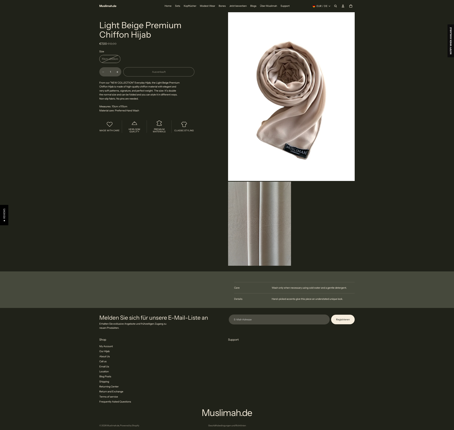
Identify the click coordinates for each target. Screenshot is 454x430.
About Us (104, 356)
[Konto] (343, 6)
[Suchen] (335, 6)
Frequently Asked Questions (115, 401)
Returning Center (109, 386)
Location (104, 371)
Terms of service (108, 396)
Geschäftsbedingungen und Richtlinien (227, 425)
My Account (106, 346)
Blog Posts (105, 376)
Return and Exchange (111, 391)
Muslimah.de (113, 425)
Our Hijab (104, 351)
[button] (4, 215)
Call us (103, 361)
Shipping (104, 381)
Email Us (104, 366)
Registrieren (343, 319)
